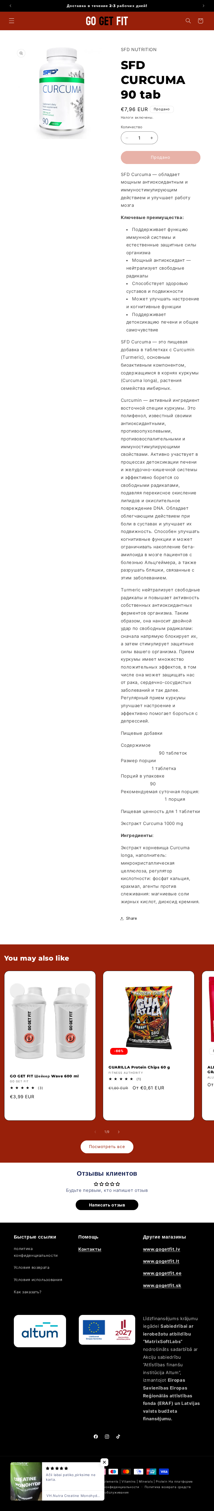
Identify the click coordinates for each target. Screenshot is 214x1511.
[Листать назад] (95, 1132)
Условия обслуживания (110, 1492)
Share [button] (131, 918)
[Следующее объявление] (203, 5)
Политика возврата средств (168, 1487)
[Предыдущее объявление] (10, 5)
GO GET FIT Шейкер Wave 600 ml (44, 1076)
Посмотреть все (107, 1146)
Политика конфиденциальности (113, 1487)
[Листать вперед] (118, 1132)
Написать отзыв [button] (107, 1204)
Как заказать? (27, 1292)
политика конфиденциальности (36, 1252)
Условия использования (38, 1279)
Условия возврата (32, 1267)
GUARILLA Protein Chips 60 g (139, 1067)
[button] (11, 21)
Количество (131, 127)
